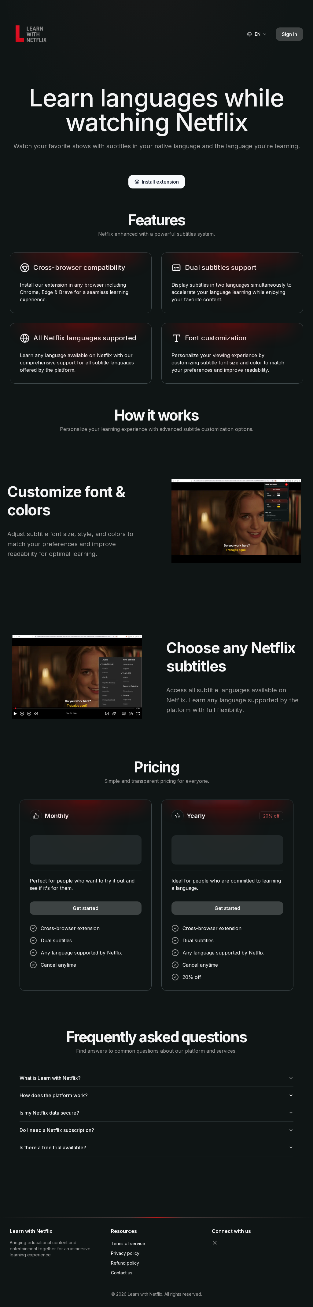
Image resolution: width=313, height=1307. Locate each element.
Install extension (160, 182)
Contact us (121, 1272)
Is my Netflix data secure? (49, 1113)
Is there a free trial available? (53, 1147)
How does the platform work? (54, 1095)
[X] (215, 1243)
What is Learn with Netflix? (50, 1078)
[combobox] (257, 34)
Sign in (289, 34)
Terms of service (128, 1243)
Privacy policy (125, 1253)
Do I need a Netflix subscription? (57, 1130)
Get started (85, 908)
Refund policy (125, 1263)
